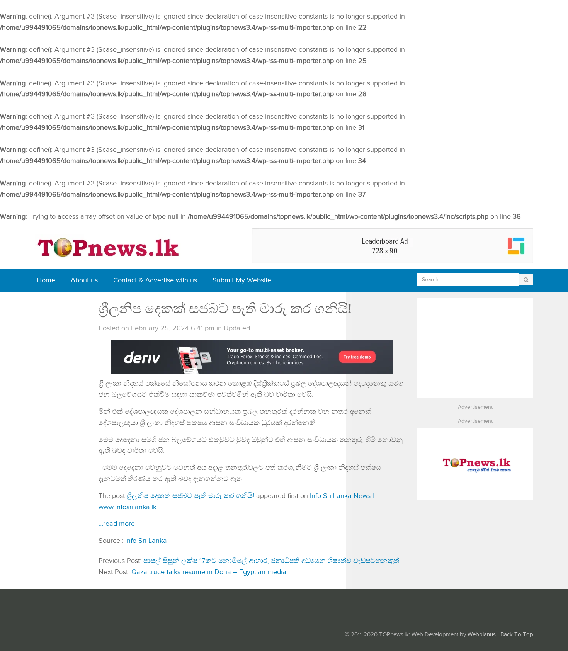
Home (46, 280)
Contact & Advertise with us (155, 280)
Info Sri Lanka (146, 541)
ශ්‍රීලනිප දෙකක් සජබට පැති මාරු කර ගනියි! (190, 496)
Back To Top (516, 634)
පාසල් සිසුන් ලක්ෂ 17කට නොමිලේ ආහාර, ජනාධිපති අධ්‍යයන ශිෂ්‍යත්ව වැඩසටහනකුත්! (272, 561)
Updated (237, 328)
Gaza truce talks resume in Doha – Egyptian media (208, 572)
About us (84, 280)
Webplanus (482, 634)
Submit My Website (242, 280)
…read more (117, 524)
